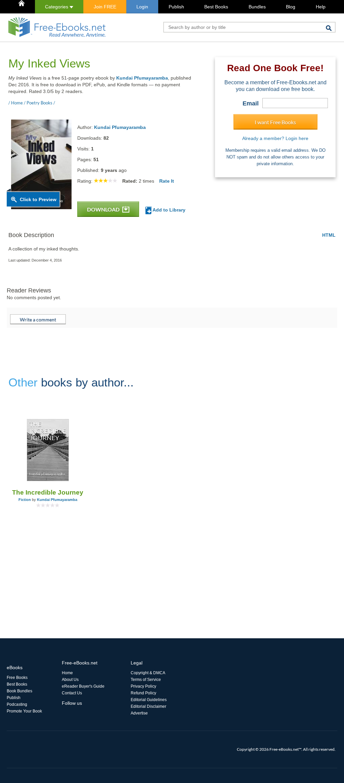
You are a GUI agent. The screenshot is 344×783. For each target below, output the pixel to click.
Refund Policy (143, 693)
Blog (290, 6)
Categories (57, 6)
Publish (176, 6)
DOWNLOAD (104, 209)
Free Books (17, 677)
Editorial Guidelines (149, 699)
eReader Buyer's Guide (83, 686)
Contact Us (72, 693)
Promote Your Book (24, 711)
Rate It (166, 181)
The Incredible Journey (47, 492)
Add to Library (168, 210)
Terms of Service (146, 679)
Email (251, 103)
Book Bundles (19, 691)
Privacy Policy (143, 686)
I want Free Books (275, 122)
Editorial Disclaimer (148, 706)
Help (321, 6)
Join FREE (105, 6)
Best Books (216, 6)
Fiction (24, 500)
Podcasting (17, 704)
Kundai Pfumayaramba (142, 78)
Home (67, 673)
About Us (70, 679)
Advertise (139, 713)
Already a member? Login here (275, 138)
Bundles (257, 6)
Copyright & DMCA (148, 673)
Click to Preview (38, 199)
